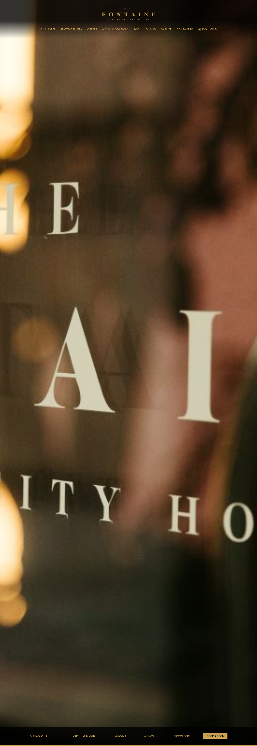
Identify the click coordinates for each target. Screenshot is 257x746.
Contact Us (185, 29)
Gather (166, 29)
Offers (92, 29)
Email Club (209, 29)
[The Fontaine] (128, 19)
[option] (128, 373)
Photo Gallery (71, 29)
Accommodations (115, 29)
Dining (151, 29)
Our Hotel (48, 29)
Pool (137, 29)
